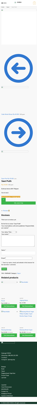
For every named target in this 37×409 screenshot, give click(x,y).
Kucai (3, 300)
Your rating (5, 232)
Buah (2, 369)
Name (3, 250)
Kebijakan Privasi (6, 393)
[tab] (19, 211)
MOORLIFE (4, 389)
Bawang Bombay (6, 330)
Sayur (7, 7)
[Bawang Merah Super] (27, 318)
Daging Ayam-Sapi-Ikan (8, 373)
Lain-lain (3, 377)
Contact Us (4, 391)
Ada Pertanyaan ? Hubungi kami (10, 197)
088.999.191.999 (13, 355)
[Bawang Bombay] (9, 318)
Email (3, 258)
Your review (5, 234)
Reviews (6, 210)
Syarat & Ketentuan (7, 395)
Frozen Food (5, 375)
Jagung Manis (24, 300)
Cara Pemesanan (6, 387)
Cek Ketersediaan (9, 306)
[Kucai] (9, 289)
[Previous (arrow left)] (3, 50)
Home (2, 7)
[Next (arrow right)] (7, 50)
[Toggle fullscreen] (11, 48)
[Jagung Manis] (27, 289)
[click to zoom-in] (19, 27)
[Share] (7, 48)
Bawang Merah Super (26, 330)
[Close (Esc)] (3, 48)
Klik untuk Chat (18, 203)
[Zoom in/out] (15, 48)
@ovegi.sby (11, 359)
